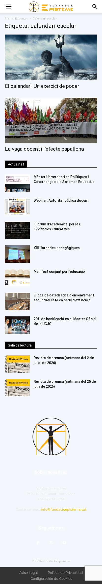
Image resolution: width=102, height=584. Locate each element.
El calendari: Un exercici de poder (42, 86)
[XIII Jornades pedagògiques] (17, 254)
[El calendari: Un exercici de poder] (51, 57)
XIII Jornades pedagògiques (57, 248)
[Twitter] (51, 543)
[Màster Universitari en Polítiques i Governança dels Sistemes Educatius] (17, 183)
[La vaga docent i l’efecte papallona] (51, 120)
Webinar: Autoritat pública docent (61, 200)
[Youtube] (64, 543)
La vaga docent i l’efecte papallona (44, 149)
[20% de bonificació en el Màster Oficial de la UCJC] (17, 325)
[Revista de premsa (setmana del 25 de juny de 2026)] (17, 387)
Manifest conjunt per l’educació (59, 272)
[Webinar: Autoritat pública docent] (17, 206)
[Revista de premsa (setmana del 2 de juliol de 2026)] (17, 364)
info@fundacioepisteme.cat (63, 509)
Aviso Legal (28, 572)
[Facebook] (38, 543)
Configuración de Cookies (51, 578)
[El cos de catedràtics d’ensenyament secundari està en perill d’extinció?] (17, 301)
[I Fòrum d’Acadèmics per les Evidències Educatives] (17, 230)
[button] (8, 6)
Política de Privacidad (65, 572)
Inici (7, 18)
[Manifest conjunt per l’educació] (17, 277)
